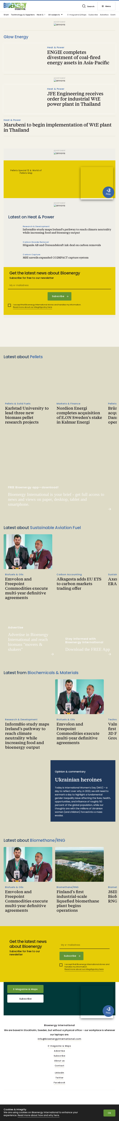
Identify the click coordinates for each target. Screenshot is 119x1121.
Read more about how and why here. (38, 1115)
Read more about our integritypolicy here (32, 307)
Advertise (104, 15)
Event (113, 15)
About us (59, 1061)
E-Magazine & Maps (25, 989)
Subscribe (93, 15)
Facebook (59, 1082)
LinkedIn (59, 1073)
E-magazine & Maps (76, 15)
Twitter (59, 1078)
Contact (59, 1065)
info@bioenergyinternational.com (59, 1039)
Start (6, 15)
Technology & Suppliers (23, 15)
